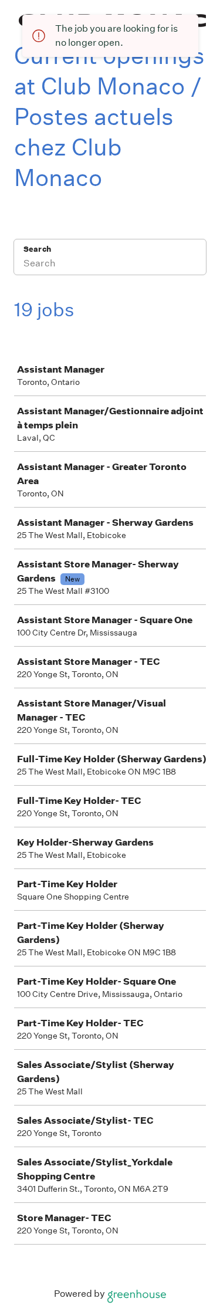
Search (37, 249)
